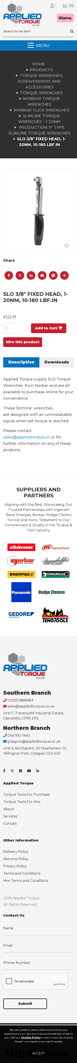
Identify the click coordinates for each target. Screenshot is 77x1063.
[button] (8, 275)
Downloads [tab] (56, 362)
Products (41, 70)
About (8, 809)
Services (10, 816)
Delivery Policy (15, 852)
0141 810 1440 (18, 735)
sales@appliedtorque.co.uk (29, 437)
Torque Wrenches (41, 93)
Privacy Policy (15, 866)
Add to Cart (46, 328)
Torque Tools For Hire (21, 802)
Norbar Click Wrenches (41, 110)
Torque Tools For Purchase (26, 795)
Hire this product (22, 342)
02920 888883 (20, 700)
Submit (25, 1004)
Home (38, 64)
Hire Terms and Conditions (25, 881)
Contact (10, 823)
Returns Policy (15, 859)
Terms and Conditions (21, 873)
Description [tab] (21, 362)
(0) (71, 6)
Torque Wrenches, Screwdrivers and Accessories (40, 81)
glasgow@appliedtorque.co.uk (34, 741)
